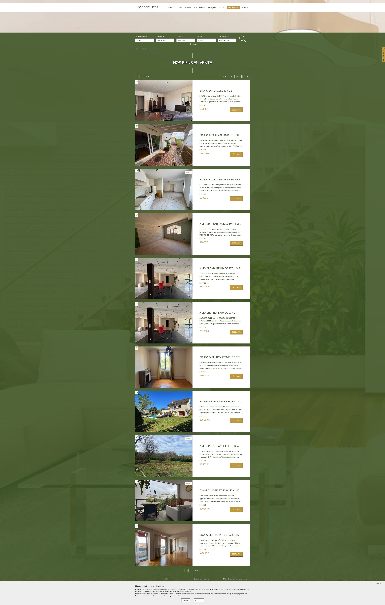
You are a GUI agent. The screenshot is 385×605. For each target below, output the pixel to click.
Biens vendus (199, 7)
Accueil (137, 49)
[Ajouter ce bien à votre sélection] (137, 82)
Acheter (170, 7)
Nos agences (233, 7)
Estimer (188, 7)
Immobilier (145, 49)
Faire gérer (212, 7)
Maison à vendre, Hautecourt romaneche (236, 579)
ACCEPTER (198, 600)
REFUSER (186, 600)
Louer (179, 7)
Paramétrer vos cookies (181, 596)
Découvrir (236, 110)
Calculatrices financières (201, 579)
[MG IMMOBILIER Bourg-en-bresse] (147, 7)
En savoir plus (168, 596)
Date (230, 76)
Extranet (245, 7)
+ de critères (193, 44)
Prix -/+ (238, 76)
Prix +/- (246, 76)
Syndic (222, 7)
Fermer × (379, 584)
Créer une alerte (383, 55)
